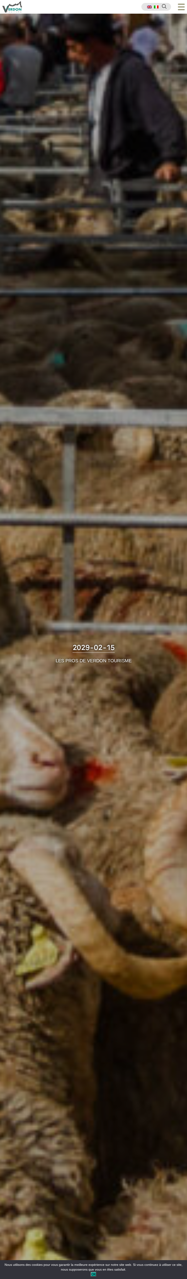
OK (93, 1274)
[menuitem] (149, 7)
